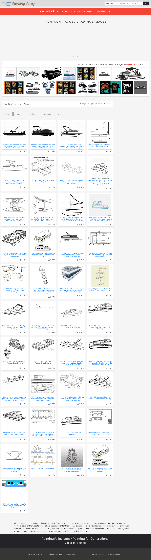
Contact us (117, 554)
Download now (103, 11)
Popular (26, 104)
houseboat (46, 114)
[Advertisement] (75, 40)
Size (20, 104)
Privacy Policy (98, 554)
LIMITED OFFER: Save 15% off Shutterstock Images (99, 64)
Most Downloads (10, 104)
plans (60, 114)
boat (7, 114)
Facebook (81, 542)
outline (32, 114)
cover (19, 114)
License (108, 554)
